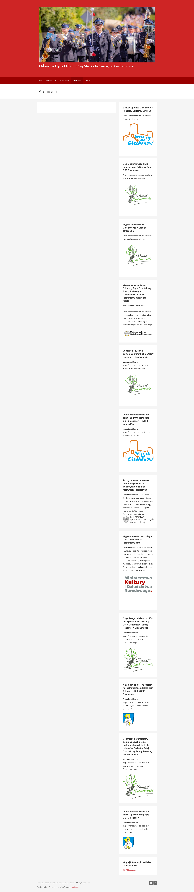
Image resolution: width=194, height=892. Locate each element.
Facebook (151, 883)
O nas (39, 81)
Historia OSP (50, 81)
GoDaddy (75, 887)
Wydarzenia (64, 81)
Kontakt (88, 81)
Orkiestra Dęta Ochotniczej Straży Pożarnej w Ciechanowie (86, 66)
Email (155, 883)
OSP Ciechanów (129, 870)
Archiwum (77, 81)
